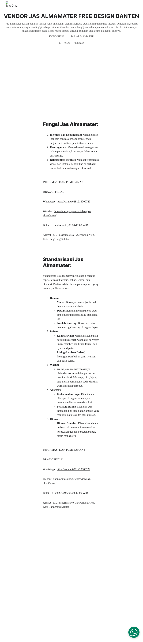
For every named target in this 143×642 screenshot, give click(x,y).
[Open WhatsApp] (134, 632)
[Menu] (135, 4)
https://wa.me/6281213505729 (73, 201)
